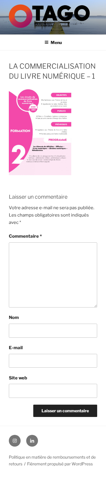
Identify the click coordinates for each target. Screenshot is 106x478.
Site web (18, 378)
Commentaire (25, 236)
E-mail (16, 347)
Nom (14, 317)
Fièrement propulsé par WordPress (60, 463)
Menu (56, 42)
